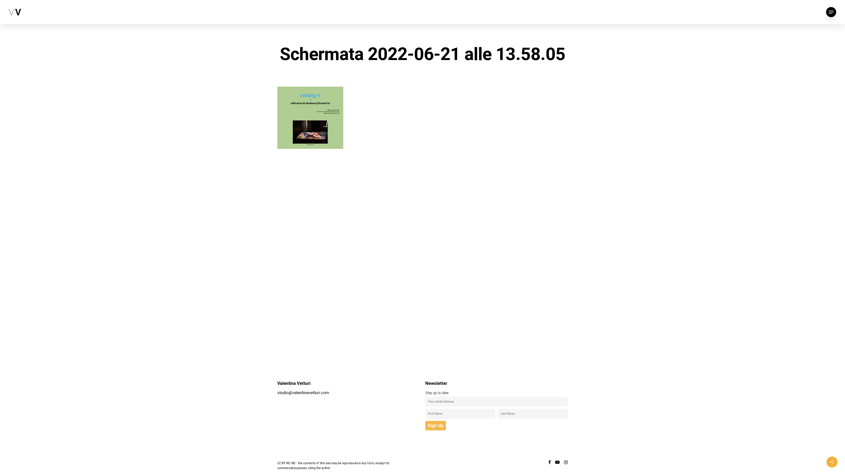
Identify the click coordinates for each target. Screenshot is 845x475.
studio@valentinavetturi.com (303, 393)
